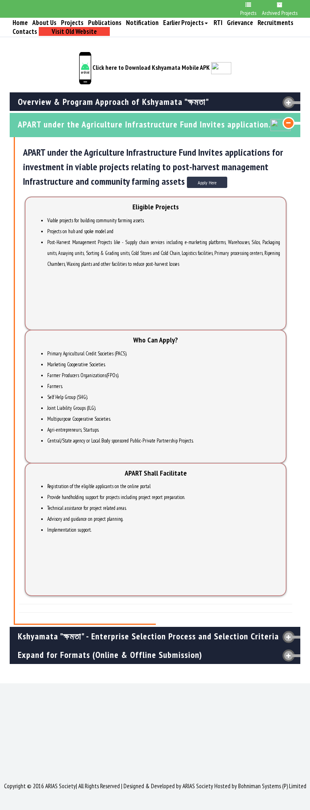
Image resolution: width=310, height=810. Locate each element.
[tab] (155, 101)
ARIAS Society (197, 786)
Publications (104, 22)
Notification (142, 22)
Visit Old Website (74, 31)
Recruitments (275, 22)
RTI (218, 22)
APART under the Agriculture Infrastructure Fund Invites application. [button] (144, 124)
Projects (72, 22)
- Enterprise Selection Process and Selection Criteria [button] (148, 636)
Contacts (25, 31)
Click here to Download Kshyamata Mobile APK (150, 67)
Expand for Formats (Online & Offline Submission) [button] (110, 654)
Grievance (240, 22)
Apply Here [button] (207, 183)
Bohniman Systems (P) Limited (272, 786)
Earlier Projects (183, 22)
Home (20, 22)
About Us (44, 22)
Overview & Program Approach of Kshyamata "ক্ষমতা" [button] (113, 101)
